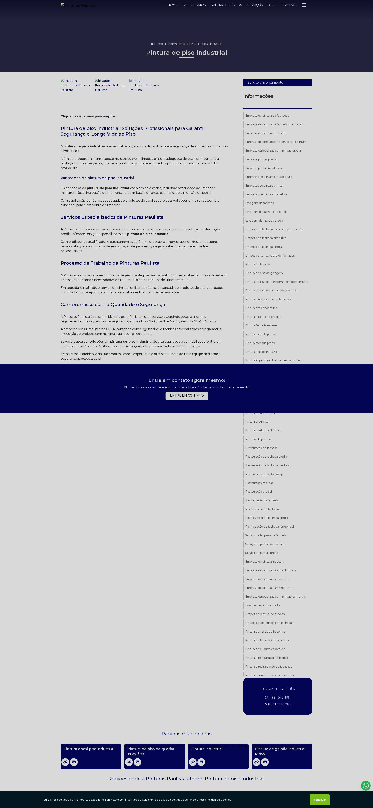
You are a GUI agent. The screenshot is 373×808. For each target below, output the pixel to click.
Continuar (320, 799)
